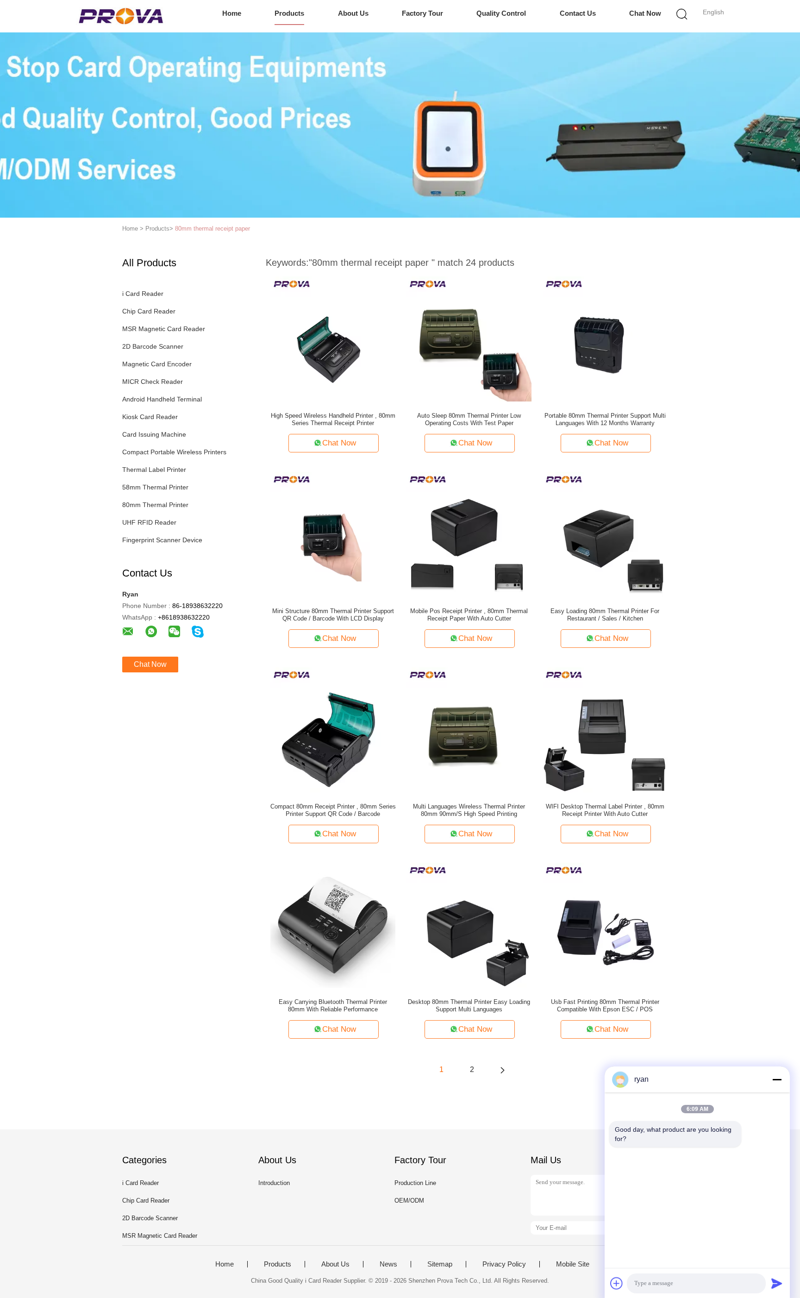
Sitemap (439, 1264)
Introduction (274, 1182)
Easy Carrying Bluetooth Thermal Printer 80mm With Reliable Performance (333, 1005)
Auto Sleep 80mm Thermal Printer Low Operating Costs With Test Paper (469, 419)
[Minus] (776, 1079)
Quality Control (501, 13)
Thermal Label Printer (154, 469)
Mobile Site (572, 1264)
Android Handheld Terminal (162, 399)
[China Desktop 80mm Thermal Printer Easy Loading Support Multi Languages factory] (468, 924)
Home (231, 13)
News (388, 1264)
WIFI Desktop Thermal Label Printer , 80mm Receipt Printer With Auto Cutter (605, 810)
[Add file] (616, 1283)
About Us (353, 13)
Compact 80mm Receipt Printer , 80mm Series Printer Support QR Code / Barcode (333, 810)
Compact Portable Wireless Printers (174, 452)
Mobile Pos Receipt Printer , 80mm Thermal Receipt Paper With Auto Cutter (469, 615)
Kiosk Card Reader (150, 416)
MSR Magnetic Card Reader (163, 328)
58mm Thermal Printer (155, 487)
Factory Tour (422, 13)
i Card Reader (142, 293)
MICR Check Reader (152, 381)
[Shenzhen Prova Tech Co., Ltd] (121, 16)
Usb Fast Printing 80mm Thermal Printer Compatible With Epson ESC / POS (605, 1005)
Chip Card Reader (148, 311)
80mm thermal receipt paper (212, 228)
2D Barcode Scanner (152, 346)
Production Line (415, 1182)
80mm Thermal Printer (155, 504)
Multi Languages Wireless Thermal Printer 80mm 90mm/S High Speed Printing (469, 810)
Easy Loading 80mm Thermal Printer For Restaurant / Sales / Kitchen (604, 615)
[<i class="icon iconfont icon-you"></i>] (502, 1069)
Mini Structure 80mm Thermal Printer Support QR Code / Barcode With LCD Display (333, 615)
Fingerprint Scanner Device (162, 540)
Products (289, 13)
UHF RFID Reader (149, 522)
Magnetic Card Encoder (157, 364)
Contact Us (578, 13)
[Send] (776, 1283)
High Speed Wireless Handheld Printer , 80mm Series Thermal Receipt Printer (333, 419)
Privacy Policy (504, 1264)
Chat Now (645, 13)
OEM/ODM (409, 1200)
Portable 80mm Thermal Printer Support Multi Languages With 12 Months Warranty (605, 419)
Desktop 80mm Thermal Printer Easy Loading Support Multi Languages (469, 1005)
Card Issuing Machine (154, 434)
